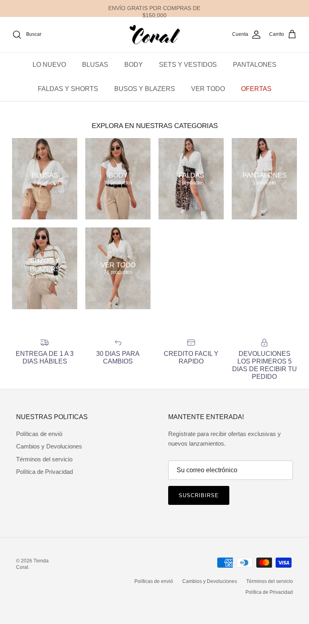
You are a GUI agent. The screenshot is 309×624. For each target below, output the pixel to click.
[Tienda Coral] (155, 34)
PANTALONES (254, 64)
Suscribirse (199, 495)
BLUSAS (95, 64)
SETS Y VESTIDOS (188, 64)
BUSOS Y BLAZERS (144, 88)
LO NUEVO (49, 64)
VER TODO (208, 88)
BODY (133, 64)
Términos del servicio (44, 459)
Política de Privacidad (44, 471)
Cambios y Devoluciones (49, 446)
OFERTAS (256, 88)
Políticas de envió (39, 433)
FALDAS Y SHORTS (68, 88)
